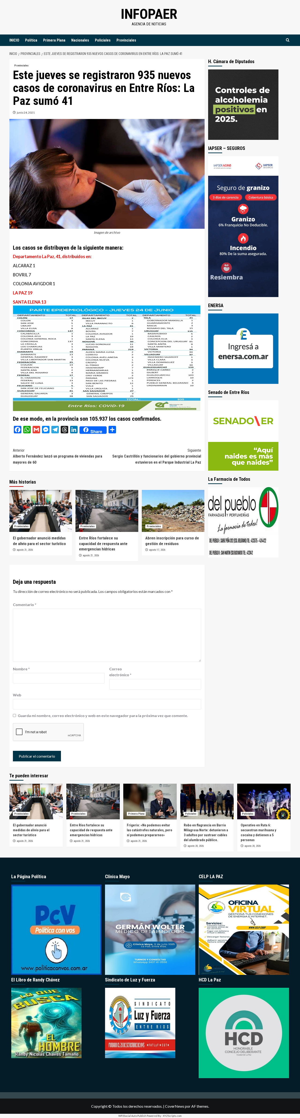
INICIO (14, 40)
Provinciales (126, 40)
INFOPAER (149, 14)
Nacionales (80, 40)
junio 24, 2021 (26, 112)
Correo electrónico (120, 672)
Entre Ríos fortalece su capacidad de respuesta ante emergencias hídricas (103, 544)
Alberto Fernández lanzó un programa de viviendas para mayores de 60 (57, 456)
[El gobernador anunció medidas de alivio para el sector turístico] (40, 511)
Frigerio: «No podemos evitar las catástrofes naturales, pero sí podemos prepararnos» (149, 830)
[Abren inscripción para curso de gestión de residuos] (173, 511)
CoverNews (174, 1106)
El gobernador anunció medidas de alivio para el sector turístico (31, 830)
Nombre (21, 669)
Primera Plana (54, 40)
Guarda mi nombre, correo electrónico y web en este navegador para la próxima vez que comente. (103, 715)
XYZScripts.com (172, 1115)
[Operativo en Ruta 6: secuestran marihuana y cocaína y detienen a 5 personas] (264, 801)
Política (31, 40)
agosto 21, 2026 (25, 549)
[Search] (288, 40)
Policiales (103, 40)
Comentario (24, 604)
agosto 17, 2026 (157, 549)
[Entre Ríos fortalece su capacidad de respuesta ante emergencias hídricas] (106, 511)
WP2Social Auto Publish (132, 1115)
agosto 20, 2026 (196, 845)
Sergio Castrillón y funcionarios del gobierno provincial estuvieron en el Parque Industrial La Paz (156, 456)
